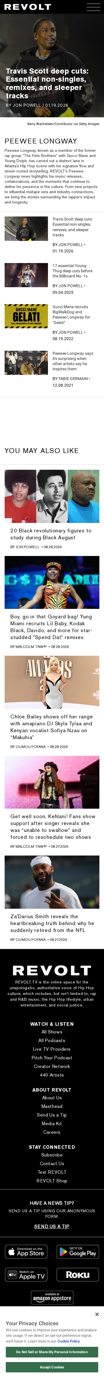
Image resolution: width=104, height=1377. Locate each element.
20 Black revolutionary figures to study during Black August (50, 534)
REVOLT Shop (52, 1181)
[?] (26, 228)
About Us (52, 1098)
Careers (52, 1132)
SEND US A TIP (51, 1226)
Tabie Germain (73, 378)
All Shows (52, 1032)
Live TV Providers (52, 1049)
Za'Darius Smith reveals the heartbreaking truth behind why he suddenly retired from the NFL (52, 923)
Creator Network (52, 1066)
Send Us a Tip (52, 1115)
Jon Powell (70, 244)
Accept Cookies (52, 1367)
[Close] (97, 1314)
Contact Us (52, 1164)
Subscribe (52, 1155)
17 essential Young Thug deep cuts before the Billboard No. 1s (72, 270)
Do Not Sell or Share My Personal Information (52, 1352)
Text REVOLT (52, 1172)
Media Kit (52, 1124)
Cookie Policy (68, 1341)
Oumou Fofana (31, 746)
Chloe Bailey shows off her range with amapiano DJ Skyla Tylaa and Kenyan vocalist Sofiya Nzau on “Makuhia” (51, 727)
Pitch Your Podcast (52, 1058)
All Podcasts (51, 1040)
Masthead (52, 1106)
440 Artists (52, 1075)
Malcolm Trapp (31, 646)
